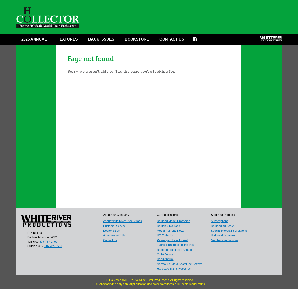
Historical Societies (223, 235)
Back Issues (101, 39)
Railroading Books (222, 226)
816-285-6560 (53, 246)
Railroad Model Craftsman (173, 221)
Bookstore (137, 39)
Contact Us (171, 39)
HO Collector (165, 235)
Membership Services (224, 240)
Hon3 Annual (165, 259)
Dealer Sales (111, 230)
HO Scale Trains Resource (174, 268)
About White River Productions (122, 221)
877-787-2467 (48, 241)
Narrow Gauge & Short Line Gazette (179, 264)
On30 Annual (165, 254)
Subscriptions (219, 221)
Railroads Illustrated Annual (174, 249)
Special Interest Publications (229, 230)
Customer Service (114, 226)
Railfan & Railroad (168, 226)
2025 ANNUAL (34, 39)
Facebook (198, 40)
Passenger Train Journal (172, 240)
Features (67, 39)
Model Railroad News (170, 230)
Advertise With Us (114, 235)
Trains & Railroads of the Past (175, 245)
